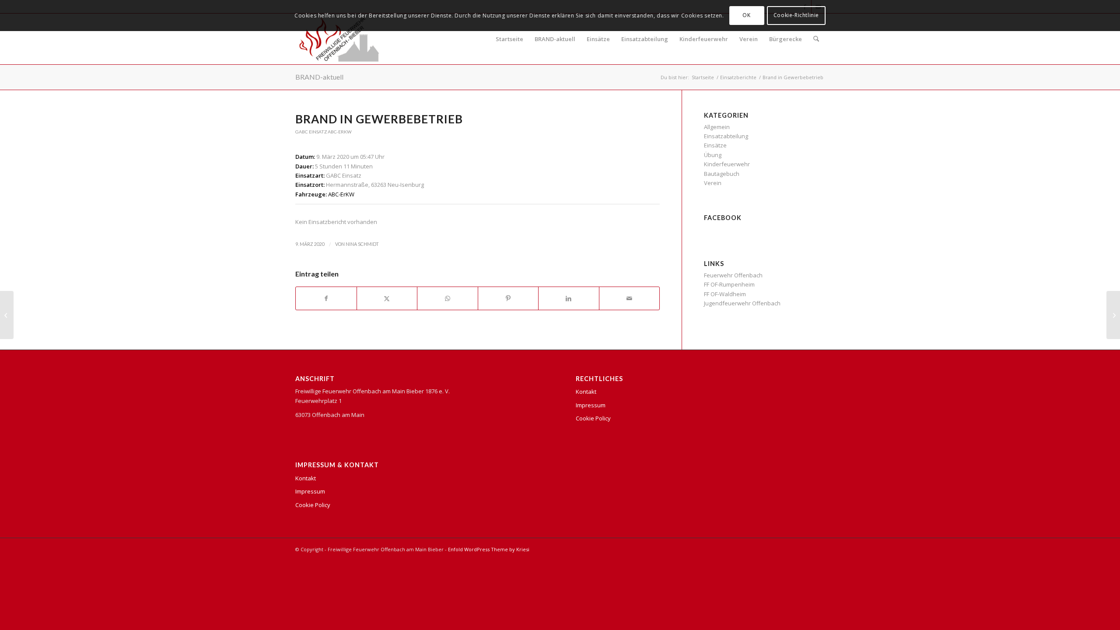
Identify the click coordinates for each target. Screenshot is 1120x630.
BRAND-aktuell (555, 39)
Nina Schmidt (362, 244)
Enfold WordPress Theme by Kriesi (488, 549)
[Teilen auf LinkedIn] (569, 298)
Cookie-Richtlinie (796, 15)
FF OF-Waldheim (725, 294)
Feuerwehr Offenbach (733, 275)
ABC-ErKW (340, 131)
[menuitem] (816, 39)
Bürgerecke (785, 39)
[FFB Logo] (339, 39)
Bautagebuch (721, 174)
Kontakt (305, 478)
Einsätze (598, 39)
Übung (712, 155)
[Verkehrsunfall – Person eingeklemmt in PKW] (7, 315)
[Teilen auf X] (387, 298)
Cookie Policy (312, 505)
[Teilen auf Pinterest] (508, 298)
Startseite (509, 39)
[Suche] (816, 39)
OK (746, 15)
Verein (748, 39)
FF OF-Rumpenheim (729, 284)
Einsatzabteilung (644, 39)
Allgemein (717, 127)
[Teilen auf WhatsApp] (447, 298)
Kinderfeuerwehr (703, 39)
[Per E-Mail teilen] (629, 298)
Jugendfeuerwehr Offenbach (742, 303)
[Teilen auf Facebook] (326, 298)
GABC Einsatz (311, 131)
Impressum (310, 491)
